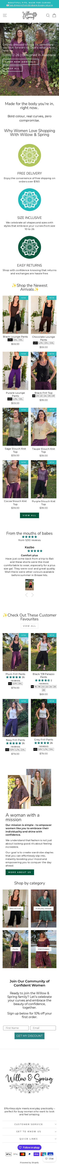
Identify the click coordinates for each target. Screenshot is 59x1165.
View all (29, 515)
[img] (29, 537)
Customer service (28, 1124)
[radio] (10, 339)
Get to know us (28, 1131)
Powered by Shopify (29, 1162)
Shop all (13, 68)
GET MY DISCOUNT (29, 1036)
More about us (19, 872)
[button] (27, 595)
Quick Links (29, 1139)
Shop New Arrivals (20, 62)
